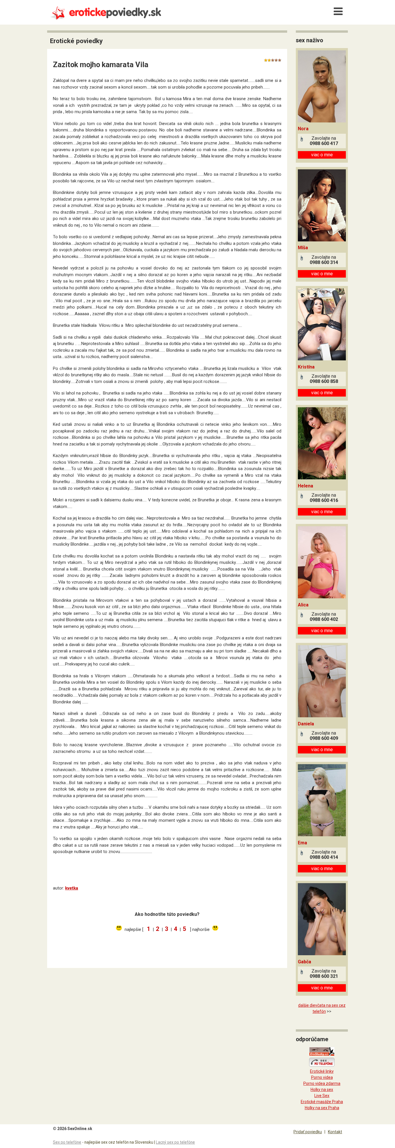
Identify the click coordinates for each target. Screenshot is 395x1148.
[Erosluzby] (322, 1054)
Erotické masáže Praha (322, 1101)
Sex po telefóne (67, 1142)
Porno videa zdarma (321, 1083)
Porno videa (322, 1077)
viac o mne (322, 154)
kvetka (71, 888)
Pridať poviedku (308, 1131)
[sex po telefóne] (322, 1065)
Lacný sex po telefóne (175, 1142)
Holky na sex (322, 1089)
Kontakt (335, 1131)
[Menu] (338, 11)
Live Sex (321, 1095)
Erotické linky (322, 1071)
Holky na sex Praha (322, 1107)
